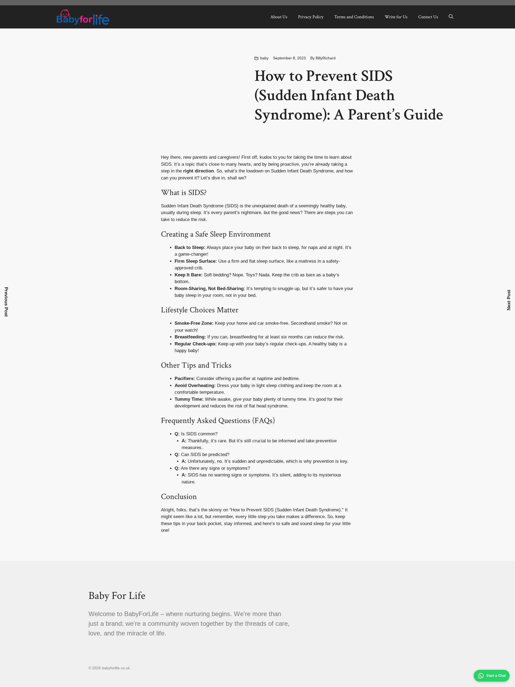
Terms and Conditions (354, 17)
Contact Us (428, 17)
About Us (278, 17)
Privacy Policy (310, 17)
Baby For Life (117, 596)
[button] (451, 17)
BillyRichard (326, 58)
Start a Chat (496, 676)
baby (264, 58)
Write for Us (396, 17)
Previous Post (6, 302)
